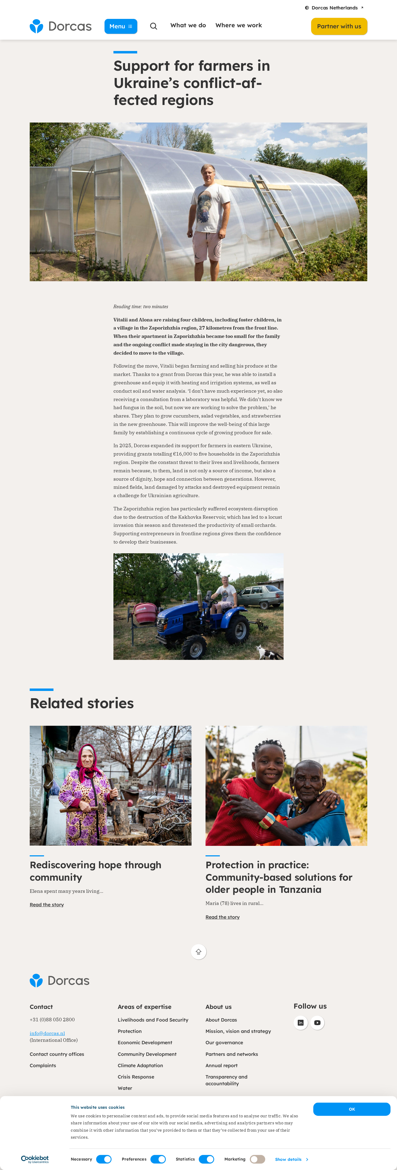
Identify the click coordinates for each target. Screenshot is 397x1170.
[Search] (154, 26)
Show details (288, 1159)
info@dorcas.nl (47, 1033)
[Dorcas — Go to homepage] (61, 26)
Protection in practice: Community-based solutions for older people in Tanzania (279, 877)
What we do (188, 25)
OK (352, 1109)
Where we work (239, 25)
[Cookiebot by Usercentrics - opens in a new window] (35, 1159)
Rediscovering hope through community (96, 871)
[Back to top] (198, 951)
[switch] (158, 1159)
